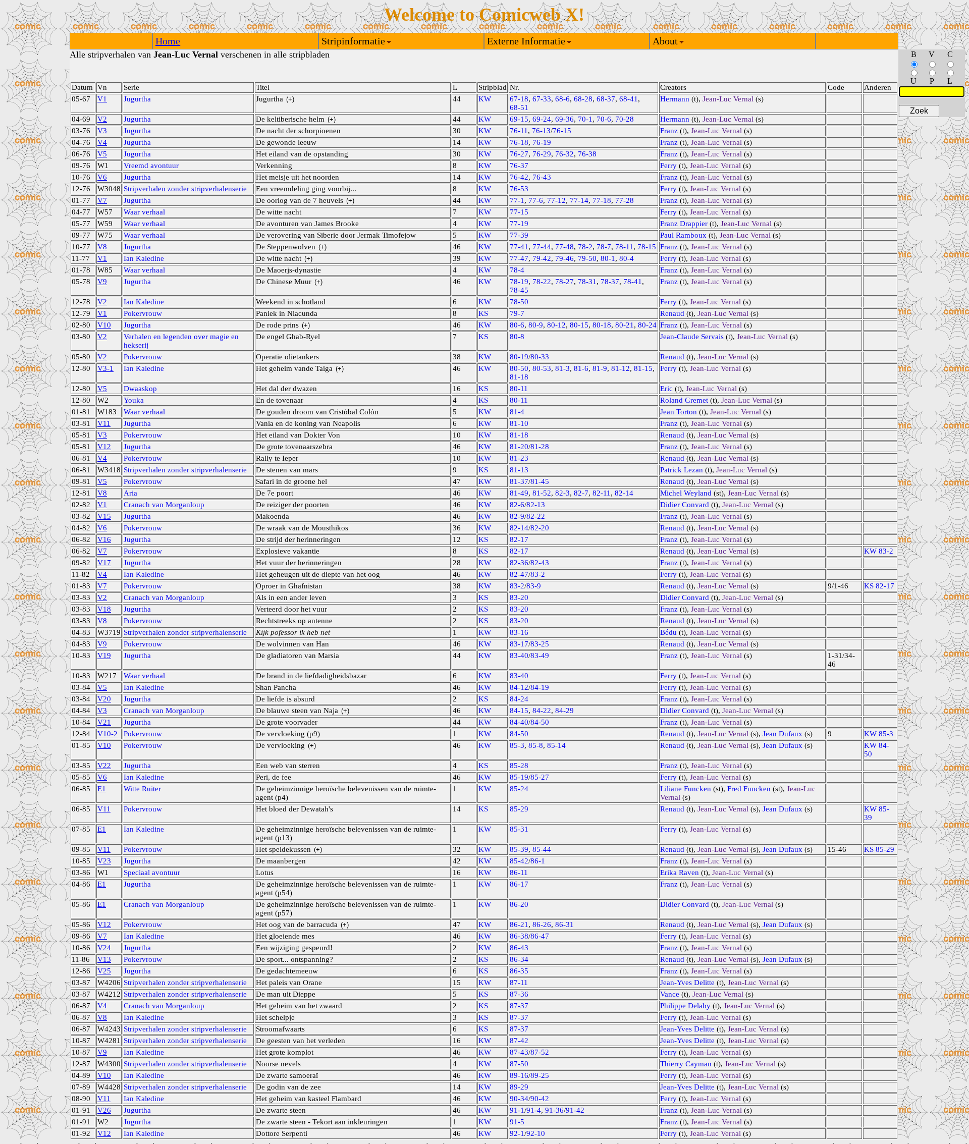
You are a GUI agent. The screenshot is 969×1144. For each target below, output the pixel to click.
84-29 (564, 710)
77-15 (519, 212)
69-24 (541, 119)
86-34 (519, 959)
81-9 (600, 368)
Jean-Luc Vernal (728, 99)
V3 (102, 131)
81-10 (519, 423)
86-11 (519, 872)
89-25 (539, 1075)
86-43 (519, 948)
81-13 (519, 470)
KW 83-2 (878, 551)
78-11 (624, 247)
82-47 (519, 574)
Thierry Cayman (686, 1064)
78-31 (587, 282)
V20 (104, 699)
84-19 (539, 687)
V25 (104, 971)
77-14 (579, 200)
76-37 (519, 165)
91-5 (517, 1122)
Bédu (668, 632)
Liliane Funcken (685, 789)
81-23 (519, 458)
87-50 (519, 1064)
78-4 (517, 270)
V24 (104, 948)
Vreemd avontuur (151, 165)
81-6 (581, 368)
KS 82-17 (879, 586)
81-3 (562, 368)
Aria (130, 493)
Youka (134, 400)
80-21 (624, 325)
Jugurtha (137, 99)
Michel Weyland (686, 493)
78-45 (519, 290)
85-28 (519, 765)
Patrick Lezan (681, 470)
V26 (104, 1110)
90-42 (539, 1099)
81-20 (519, 447)
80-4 (626, 258)
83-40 (519, 655)
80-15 (579, 325)
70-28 (624, 119)
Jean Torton (678, 412)
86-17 (519, 884)
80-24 (647, 325)
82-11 (602, 493)
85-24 (519, 789)
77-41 (519, 247)
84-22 (541, 710)
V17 (104, 563)
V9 (102, 282)
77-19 (519, 224)
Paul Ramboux (683, 235)
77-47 (519, 258)
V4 (102, 142)
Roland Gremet (684, 400)
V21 (104, 722)
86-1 (537, 861)
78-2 (585, 247)
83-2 (537, 574)
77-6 (535, 200)
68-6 (562, 99)
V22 (104, 765)
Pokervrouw (143, 313)
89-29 (519, 1087)
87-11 (519, 982)
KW (484, 99)
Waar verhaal (144, 212)
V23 (104, 861)
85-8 (535, 745)
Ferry (668, 165)
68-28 (583, 99)
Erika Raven (679, 872)
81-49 (519, 493)
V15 (104, 516)
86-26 (541, 924)
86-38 (519, 936)
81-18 (519, 377)
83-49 (539, 655)
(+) (290, 99)
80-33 (539, 357)
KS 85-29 (879, 849)
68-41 (628, 99)
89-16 (519, 1075)
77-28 (624, 200)
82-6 (517, 505)
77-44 (541, 247)
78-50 (519, 302)
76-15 (562, 131)
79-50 (587, 258)
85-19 (519, 777)
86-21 (519, 924)
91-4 (533, 1110)
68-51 (519, 107)
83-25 (539, 644)
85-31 (519, 829)
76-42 (519, 177)
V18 (104, 609)
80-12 (556, 325)
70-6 (604, 119)
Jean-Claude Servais (692, 337)
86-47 (539, 936)
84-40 (519, 722)
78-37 (610, 282)
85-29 (519, 809)
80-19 (519, 357)
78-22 (541, 282)
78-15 (646, 247)
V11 (104, 423)
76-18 (519, 142)
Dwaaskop (140, 389)
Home (167, 40)
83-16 (519, 632)
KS (483, 313)
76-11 (519, 131)
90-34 (519, 1099)
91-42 (575, 1110)
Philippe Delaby (685, 1006)
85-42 (519, 861)
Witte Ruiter (142, 789)
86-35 (519, 971)
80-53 (541, 368)
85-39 (519, 849)
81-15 (643, 368)
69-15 (519, 119)
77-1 (517, 200)
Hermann (674, 99)
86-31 (564, 924)
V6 (102, 177)
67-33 (541, 99)
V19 (104, 655)
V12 (104, 447)
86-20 (519, 904)
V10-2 (107, 734)
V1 (102, 99)
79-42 (541, 258)
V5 (102, 154)
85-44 (541, 849)
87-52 (539, 1052)
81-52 (541, 493)
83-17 (519, 644)
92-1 (517, 1133)
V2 (102, 119)
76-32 (564, 154)
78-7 (604, 247)
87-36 (519, 994)
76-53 (519, 189)
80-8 (517, 337)
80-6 (517, 325)
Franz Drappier (684, 224)
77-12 (556, 200)
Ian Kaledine (144, 258)
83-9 (533, 586)
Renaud (672, 313)
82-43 (539, 563)
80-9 (535, 325)
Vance (669, 994)
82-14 (624, 493)
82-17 (519, 539)
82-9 (517, 516)
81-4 (517, 412)
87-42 (519, 1041)
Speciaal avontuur (152, 872)
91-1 (517, 1110)
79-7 (517, 313)
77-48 (564, 247)
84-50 (539, 722)
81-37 (519, 481)
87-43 (519, 1052)
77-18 (602, 200)
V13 (104, 959)
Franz (669, 131)
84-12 (519, 687)
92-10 (535, 1133)
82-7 (581, 493)
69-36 (564, 119)
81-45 (539, 481)
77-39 (519, 235)
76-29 (541, 154)
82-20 (539, 528)
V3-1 (105, 368)
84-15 (519, 710)
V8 (102, 247)
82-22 (535, 516)
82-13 (535, 505)
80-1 (608, 258)
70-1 (585, 119)
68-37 (606, 99)
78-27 (564, 282)
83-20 (519, 597)
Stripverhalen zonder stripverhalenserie (185, 189)
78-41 (632, 282)
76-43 (541, 177)
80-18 (602, 325)
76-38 (587, 154)
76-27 (519, 154)
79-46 (564, 258)
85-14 (556, 745)
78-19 (519, 282)
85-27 (539, 777)
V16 (104, 539)
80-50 (519, 368)
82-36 (519, 563)
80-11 (519, 389)
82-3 (562, 493)
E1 (101, 789)
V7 (102, 200)
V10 (104, 325)
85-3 (517, 745)
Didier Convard (684, 505)
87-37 (519, 1006)
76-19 (541, 142)
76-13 (541, 131)
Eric (666, 389)
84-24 (519, 699)
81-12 (620, 368)
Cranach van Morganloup (164, 505)
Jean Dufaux (782, 734)
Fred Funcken (749, 789)
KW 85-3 (878, 734)
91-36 (554, 1110)
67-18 (519, 99)
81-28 (539, 447)
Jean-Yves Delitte (687, 982)
